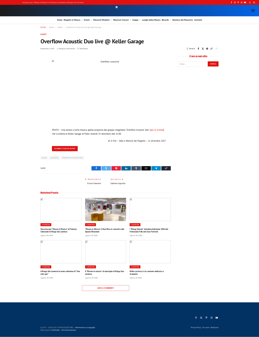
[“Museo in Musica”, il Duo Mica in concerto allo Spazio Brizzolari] (105, 209)
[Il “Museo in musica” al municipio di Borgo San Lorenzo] (105, 251)
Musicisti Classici (121, 20)
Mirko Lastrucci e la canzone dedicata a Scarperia (147, 272)
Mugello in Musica (72, 20)
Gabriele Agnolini (117, 183)
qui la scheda (157, 129)
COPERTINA (46, 225)
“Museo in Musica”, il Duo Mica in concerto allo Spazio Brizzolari (104, 230)
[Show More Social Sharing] (216, 49)
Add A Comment (105, 288)
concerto (54, 157)
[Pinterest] (43, 76)
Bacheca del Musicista (183, 20)
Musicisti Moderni (101, 20)
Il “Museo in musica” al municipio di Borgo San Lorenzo (104, 272)
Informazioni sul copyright (85, 327)
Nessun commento (67, 48)
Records (165, 20)
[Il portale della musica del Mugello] (130, 10)
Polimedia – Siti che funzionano (64, 330)
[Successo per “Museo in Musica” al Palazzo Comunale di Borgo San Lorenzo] (61, 209)
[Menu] (253, 11)
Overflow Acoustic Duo (72, 157)
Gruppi (135, 20)
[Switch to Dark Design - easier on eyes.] (249, 2)
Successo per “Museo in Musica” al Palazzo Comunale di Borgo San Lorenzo (53, 2)
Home (59, 20)
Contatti (198, 20)
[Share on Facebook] (198, 49)
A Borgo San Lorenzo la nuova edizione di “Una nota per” (60, 272)
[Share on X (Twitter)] (203, 49)
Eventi (87, 20)
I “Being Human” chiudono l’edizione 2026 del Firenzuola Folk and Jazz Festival (149, 230)
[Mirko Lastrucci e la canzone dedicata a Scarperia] (150, 251)
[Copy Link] (211, 49)
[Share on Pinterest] (207, 49)
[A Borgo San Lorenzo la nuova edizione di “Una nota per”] (61, 251)
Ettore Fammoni (94, 183)
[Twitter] (43, 70)
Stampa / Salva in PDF (64, 148)
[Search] (254, 2)
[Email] (43, 82)
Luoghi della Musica (151, 20)
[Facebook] (43, 64)
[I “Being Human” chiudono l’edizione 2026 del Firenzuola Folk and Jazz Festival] (150, 209)
